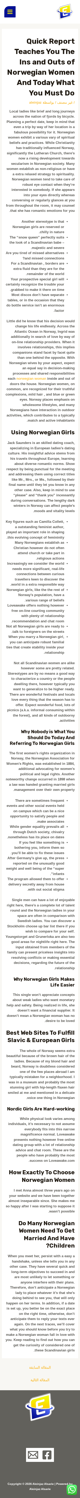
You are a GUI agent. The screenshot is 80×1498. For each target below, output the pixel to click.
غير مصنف (65, 102)
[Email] (33, 1455)
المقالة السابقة (40, 1368)
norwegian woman (31, 379)
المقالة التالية (40, 1380)
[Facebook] (47, 1455)
